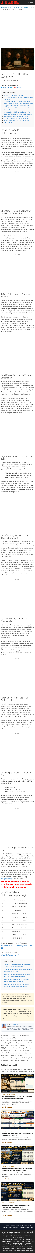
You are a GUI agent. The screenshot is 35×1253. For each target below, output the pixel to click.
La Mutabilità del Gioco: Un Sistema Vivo (17, 112)
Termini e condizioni (7, 1227)
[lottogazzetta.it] (6, 879)
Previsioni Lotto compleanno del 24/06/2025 (17, 1058)
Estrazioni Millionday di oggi (14, 1048)
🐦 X (11, 87)
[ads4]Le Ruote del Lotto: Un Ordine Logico (18, 114)
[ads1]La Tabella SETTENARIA (14, 95)
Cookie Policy (27, 1225)
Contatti (12, 1225)
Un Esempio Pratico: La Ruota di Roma (16, 116)
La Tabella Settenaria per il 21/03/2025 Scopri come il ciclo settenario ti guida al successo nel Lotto (16, 1050)
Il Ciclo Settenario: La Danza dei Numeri (17, 101)
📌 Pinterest (18, 87)
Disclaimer (16, 1227)
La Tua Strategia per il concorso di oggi (16, 118)
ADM (32, 1227)
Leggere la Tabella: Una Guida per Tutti (17, 106)
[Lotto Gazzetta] (10, 2)
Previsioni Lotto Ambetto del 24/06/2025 (16, 1060)
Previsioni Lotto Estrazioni (12, 7)
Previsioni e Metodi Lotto (26, 7)
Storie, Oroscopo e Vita (8, 1038)
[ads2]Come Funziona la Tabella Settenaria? (18, 104)
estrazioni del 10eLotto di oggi (13, 1040)
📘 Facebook (5, 87)
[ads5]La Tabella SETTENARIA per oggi (16, 120)
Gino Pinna (16, 1024)
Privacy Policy (19, 1225)
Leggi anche (8, 122)
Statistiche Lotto (25, 1035)
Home (2, 7)
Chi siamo (6, 1225)
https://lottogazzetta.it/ (10, 955)
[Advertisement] (17, 29)
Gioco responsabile (24, 1227)
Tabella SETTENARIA (16, 1055)
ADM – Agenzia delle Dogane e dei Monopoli (20, 1250)
